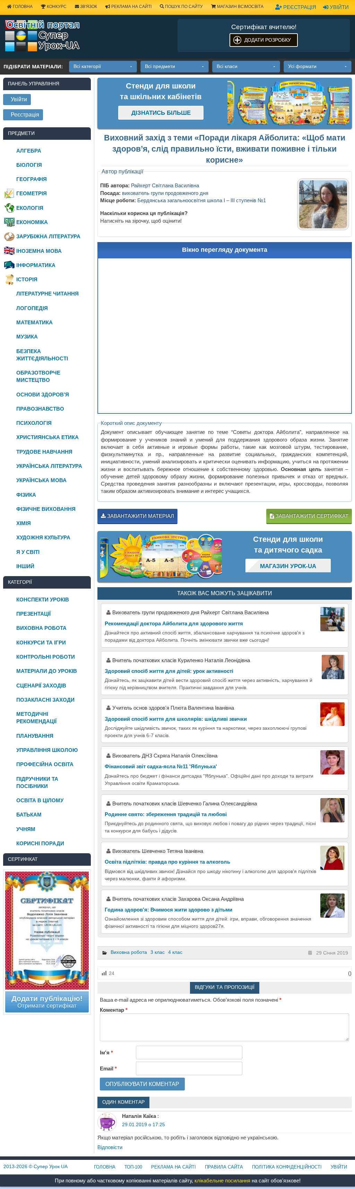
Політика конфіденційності (287, 1167)
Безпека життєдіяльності (42, 354)
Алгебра (28, 151)
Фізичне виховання (46, 509)
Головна (22, 6)
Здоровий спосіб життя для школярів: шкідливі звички (176, 719)
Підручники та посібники (37, 782)
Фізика (26, 495)
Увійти (338, 7)
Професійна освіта (44, 764)
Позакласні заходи (45, 700)
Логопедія (32, 308)
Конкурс (56, 6)
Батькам (29, 815)
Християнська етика (47, 437)
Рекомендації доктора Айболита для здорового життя (174, 623)
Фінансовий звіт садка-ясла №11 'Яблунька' (161, 766)
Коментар (114, 1010)
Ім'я (106, 1052)
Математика (34, 322)
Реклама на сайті (130, 6)
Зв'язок (88, 6)
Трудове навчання (44, 452)
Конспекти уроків (42, 599)
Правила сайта (224, 1167)
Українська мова (41, 480)
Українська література (49, 466)
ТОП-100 (133, 1167)
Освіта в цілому (39, 800)
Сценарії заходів (41, 685)
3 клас (157, 952)
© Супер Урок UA (35, 1166)
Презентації (33, 614)
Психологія (34, 423)
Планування (34, 736)
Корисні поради (40, 843)
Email (108, 1068)
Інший (25, 566)
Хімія (23, 523)
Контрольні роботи (45, 657)
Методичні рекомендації (36, 717)
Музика (27, 337)
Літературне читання (47, 294)
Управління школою (47, 750)
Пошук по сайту (183, 6)
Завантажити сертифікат (311, 516)
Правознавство (40, 409)
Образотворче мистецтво (38, 376)
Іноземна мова (39, 251)
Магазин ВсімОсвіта (239, 6)
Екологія (29, 208)
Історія (26, 279)
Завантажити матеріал (140, 516)
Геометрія (31, 193)
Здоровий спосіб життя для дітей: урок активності (169, 671)
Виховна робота (129, 952)
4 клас (175, 952)
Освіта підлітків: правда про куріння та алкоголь (167, 862)
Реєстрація (299, 7)
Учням (25, 829)
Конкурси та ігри (41, 642)
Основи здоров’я (42, 394)
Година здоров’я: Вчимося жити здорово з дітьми (168, 910)
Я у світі (28, 552)
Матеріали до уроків (46, 671)
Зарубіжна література (48, 236)
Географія (31, 179)
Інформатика (35, 265)
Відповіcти (109, 1147)
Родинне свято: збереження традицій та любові (166, 814)
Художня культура (43, 537)
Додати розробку (267, 40)
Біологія (29, 165)
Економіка (32, 222)
